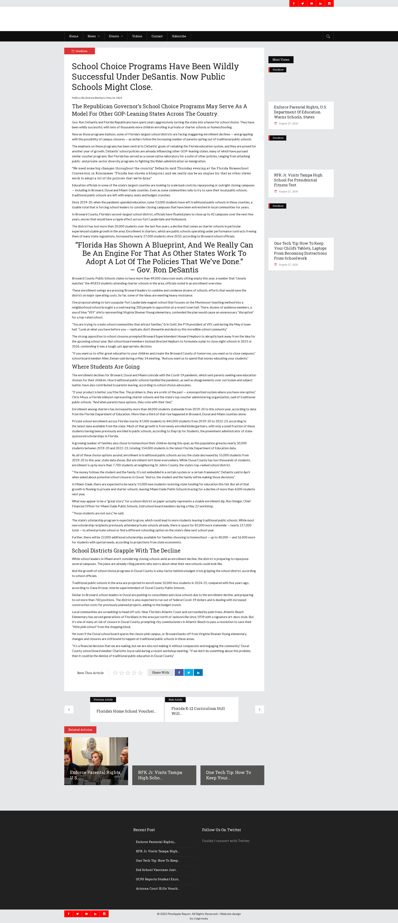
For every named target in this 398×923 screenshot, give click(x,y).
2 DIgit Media (201, 918)
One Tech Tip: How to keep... (158, 860)
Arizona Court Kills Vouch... (158, 888)
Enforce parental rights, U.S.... (95, 775)
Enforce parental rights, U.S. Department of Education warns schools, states (300, 111)
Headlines (81, 51)
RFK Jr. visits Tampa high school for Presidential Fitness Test (298, 179)
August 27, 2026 (288, 123)
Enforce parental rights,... (156, 842)
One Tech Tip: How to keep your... (228, 775)
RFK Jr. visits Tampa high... (157, 851)
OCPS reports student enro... (158, 879)
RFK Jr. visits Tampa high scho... (160, 775)
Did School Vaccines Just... (156, 870)
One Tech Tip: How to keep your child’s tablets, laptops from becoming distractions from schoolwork (300, 251)
